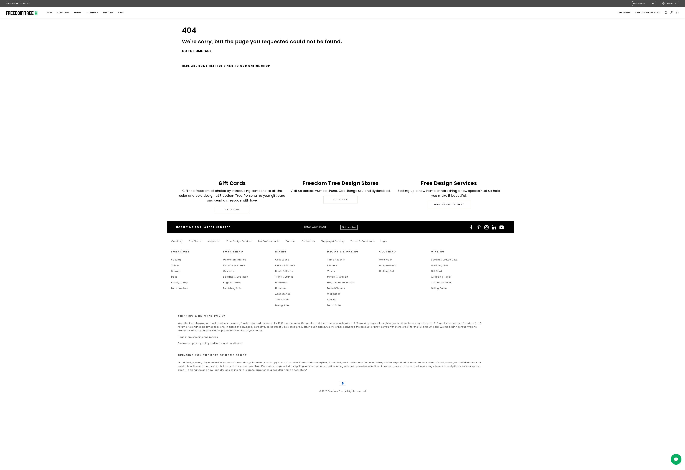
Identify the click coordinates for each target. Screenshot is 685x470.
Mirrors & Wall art (337, 276)
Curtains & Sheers (234, 265)
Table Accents (336, 259)
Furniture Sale (179, 288)
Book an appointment (449, 204)
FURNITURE (63, 12)
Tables (175, 265)
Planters (332, 265)
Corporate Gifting (441, 282)
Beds (174, 276)
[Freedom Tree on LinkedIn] (494, 227)
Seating (176, 259)
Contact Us (308, 241)
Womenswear (387, 265)
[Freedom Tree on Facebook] (471, 227)
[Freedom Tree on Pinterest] (479, 227)
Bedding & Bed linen (235, 276)
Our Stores (195, 241)
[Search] (666, 12)
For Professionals (268, 241)
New (49, 12)
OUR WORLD (624, 12)
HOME (77, 12)
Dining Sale (282, 305)
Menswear (385, 259)
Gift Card (436, 271)
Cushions (228, 271)
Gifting (108, 12)
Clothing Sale (387, 271)
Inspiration (214, 241)
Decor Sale (334, 305)
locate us (340, 199)
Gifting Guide (439, 288)
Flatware (280, 288)
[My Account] (672, 12)
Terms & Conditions (363, 241)
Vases (331, 271)
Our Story (177, 241)
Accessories (283, 294)
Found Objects (336, 288)
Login (383, 241)
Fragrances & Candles (341, 282)
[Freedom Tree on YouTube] (501, 227)
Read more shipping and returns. (198, 337)
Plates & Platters (285, 265)
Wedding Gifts (439, 265)
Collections (282, 259)
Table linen (282, 299)
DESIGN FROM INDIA (17, 3)
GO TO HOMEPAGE (196, 51)
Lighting (331, 299)
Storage (176, 271)
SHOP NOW (232, 209)
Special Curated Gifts (444, 259)
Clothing (92, 12)
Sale (121, 12)
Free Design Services (239, 241)
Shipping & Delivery (333, 241)
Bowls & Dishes (284, 271)
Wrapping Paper (441, 276)
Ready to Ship (179, 282)
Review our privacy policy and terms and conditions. (210, 343)
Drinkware (281, 282)
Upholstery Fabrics (234, 259)
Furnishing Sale (232, 288)
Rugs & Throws (232, 282)
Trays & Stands (284, 276)
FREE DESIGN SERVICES (647, 12)
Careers (290, 241)
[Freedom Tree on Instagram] (486, 227)
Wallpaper (333, 294)
